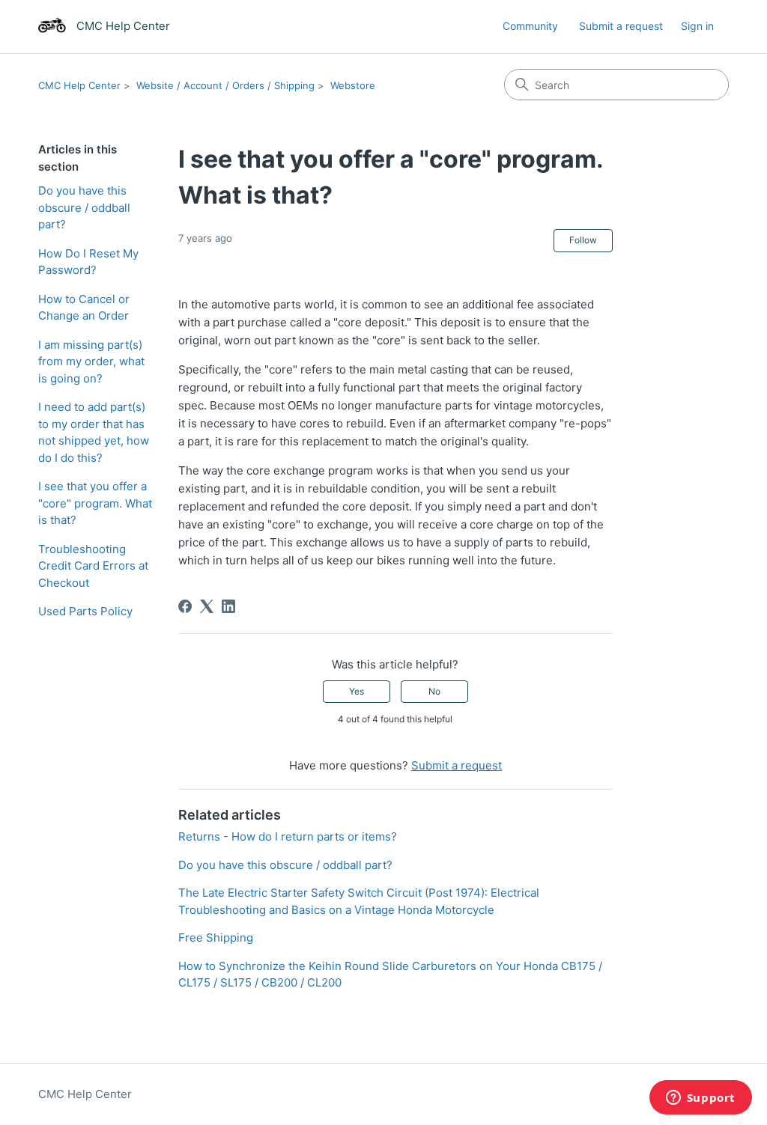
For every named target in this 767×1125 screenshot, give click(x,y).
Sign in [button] (697, 25)
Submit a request (621, 25)
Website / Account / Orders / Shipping (225, 85)
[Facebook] (185, 606)
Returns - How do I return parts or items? (287, 836)
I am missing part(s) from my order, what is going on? (91, 361)
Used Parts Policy (85, 611)
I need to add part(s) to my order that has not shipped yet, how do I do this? (93, 432)
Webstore (352, 85)
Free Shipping (215, 937)
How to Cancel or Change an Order (84, 307)
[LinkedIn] (228, 606)
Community (530, 25)
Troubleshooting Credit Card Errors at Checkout (93, 566)
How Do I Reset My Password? (88, 262)
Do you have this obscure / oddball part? (84, 207)
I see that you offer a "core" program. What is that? (95, 503)
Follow (583, 240)
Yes (356, 691)
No (434, 691)
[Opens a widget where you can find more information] (700, 1099)
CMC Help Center (79, 85)
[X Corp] (206, 606)
